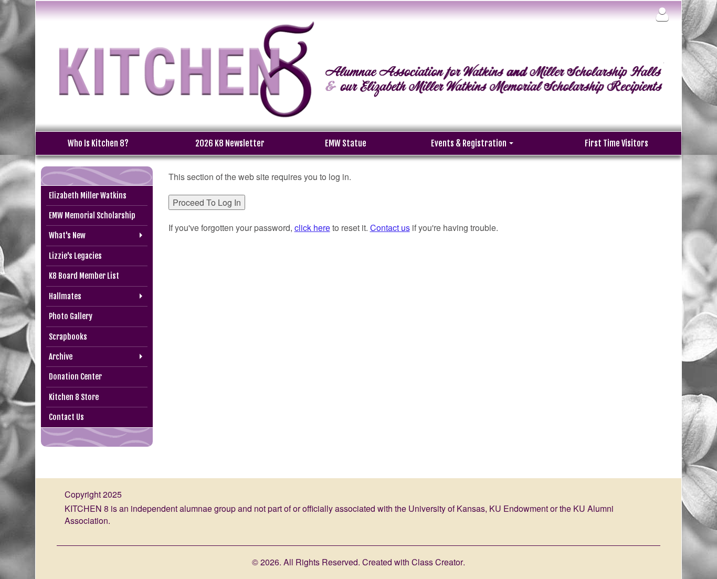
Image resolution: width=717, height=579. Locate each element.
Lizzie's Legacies (75, 256)
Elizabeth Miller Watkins (87, 196)
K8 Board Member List (84, 276)
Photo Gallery (70, 316)
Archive (60, 357)
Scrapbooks (68, 337)
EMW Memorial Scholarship (92, 215)
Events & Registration (469, 143)
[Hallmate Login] (662, 14)
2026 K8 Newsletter (230, 143)
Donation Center (75, 377)
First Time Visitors (616, 143)
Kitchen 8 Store (74, 397)
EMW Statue (345, 143)
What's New (67, 235)
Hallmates (65, 296)
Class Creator (437, 562)
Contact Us (66, 417)
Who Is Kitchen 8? (98, 143)
